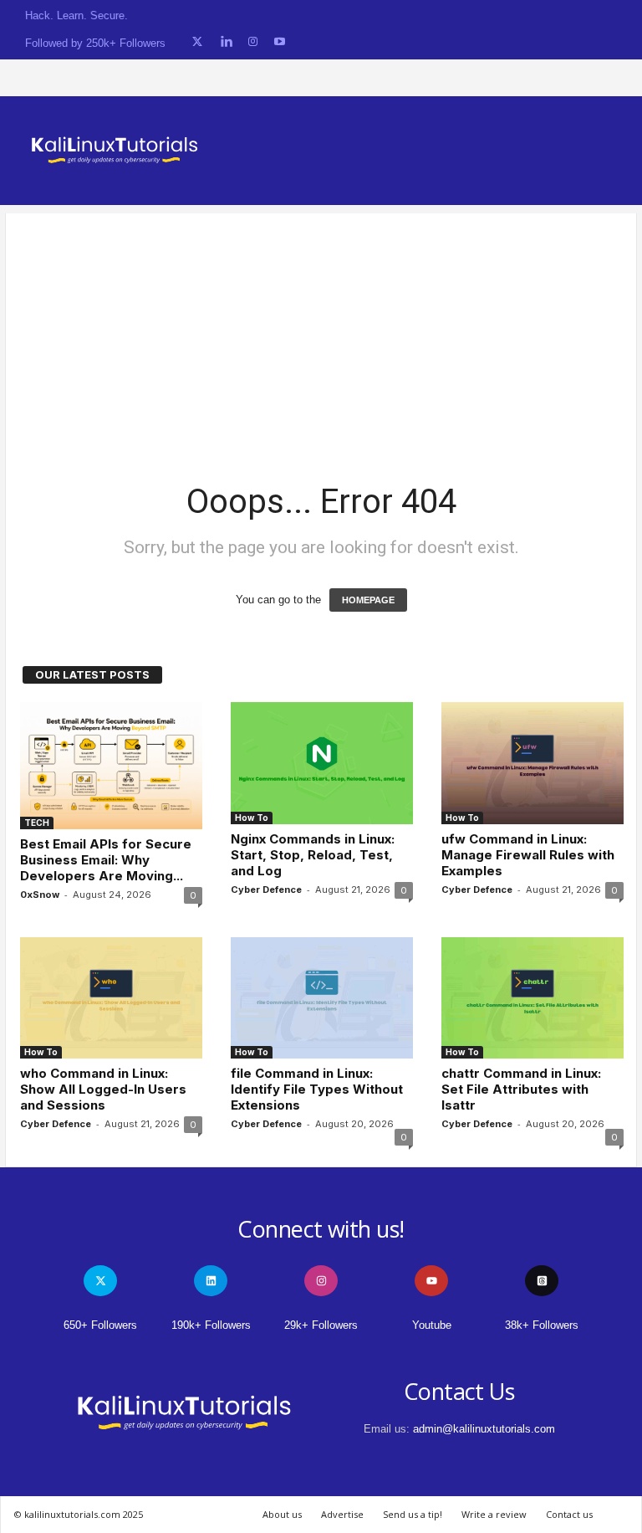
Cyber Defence (266, 889)
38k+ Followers (541, 1325)
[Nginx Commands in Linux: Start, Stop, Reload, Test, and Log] (322, 762)
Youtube (431, 1325)
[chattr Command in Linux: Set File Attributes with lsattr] (532, 998)
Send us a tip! (412, 1514)
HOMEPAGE (368, 600)
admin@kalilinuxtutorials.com (484, 1429)
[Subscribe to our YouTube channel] (279, 42)
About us (282, 1514)
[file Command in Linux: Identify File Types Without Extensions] (322, 998)
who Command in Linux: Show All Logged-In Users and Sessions (103, 1089)
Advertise (342, 1514)
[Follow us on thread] (541, 1280)
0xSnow (39, 894)
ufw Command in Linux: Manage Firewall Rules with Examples (527, 855)
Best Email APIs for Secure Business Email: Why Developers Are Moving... (105, 860)
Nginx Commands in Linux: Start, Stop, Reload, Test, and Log (313, 855)
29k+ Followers (321, 1325)
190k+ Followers (211, 1325)
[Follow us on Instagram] (252, 42)
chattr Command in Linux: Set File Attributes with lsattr (521, 1089)
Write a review (494, 1514)
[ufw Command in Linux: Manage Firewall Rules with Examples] (532, 762)
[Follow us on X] (197, 42)
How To (251, 818)
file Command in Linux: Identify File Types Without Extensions (317, 1089)
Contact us (569, 1514)
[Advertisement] (321, 330)
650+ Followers (100, 1325)
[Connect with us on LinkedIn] (226, 42)
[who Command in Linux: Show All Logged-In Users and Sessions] (111, 998)
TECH (36, 823)
